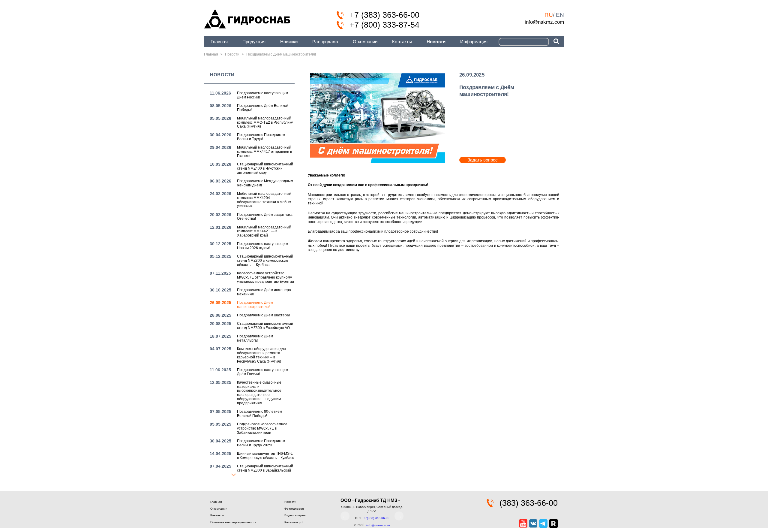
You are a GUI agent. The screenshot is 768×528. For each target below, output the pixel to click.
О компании (365, 41)
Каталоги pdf (293, 522)
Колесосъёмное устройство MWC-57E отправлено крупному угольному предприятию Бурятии (265, 277)
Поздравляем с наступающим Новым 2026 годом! (262, 246)
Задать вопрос (482, 159)
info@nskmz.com (544, 22)
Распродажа (325, 41)
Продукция (254, 41)
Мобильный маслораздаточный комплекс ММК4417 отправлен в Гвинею (264, 151)
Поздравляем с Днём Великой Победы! (262, 108)
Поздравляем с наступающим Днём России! (262, 95)
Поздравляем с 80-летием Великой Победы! (259, 413)
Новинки (289, 41)
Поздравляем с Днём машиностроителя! (255, 304)
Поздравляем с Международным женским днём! (265, 183)
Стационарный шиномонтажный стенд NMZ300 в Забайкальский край (265, 470)
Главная (219, 41)
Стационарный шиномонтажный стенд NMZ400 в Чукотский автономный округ (265, 168)
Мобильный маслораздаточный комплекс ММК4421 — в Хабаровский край (264, 231)
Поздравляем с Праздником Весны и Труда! (261, 137)
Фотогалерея (294, 508)
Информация (474, 41)
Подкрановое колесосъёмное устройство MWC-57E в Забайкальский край (262, 428)
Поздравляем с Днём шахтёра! (263, 315)
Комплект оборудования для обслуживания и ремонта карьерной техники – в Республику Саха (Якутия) (261, 355)
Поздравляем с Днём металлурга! (255, 338)
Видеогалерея (294, 515)
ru (548, 15)
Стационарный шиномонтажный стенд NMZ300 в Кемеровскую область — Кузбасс (265, 260)
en (560, 15)
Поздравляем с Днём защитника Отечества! (264, 217)
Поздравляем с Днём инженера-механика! (264, 292)
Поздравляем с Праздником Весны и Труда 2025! (261, 443)
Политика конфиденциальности (233, 522)
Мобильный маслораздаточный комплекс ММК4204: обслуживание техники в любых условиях (264, 200)
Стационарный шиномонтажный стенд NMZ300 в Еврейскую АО (265, 325)
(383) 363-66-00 (529, 503)
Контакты (402, 41)
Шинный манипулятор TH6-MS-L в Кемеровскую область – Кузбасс (265, 455)
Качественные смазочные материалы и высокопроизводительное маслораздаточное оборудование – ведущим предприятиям (259, 392)
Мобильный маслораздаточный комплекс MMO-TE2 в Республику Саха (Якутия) (265, 122)
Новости (436, 41)
